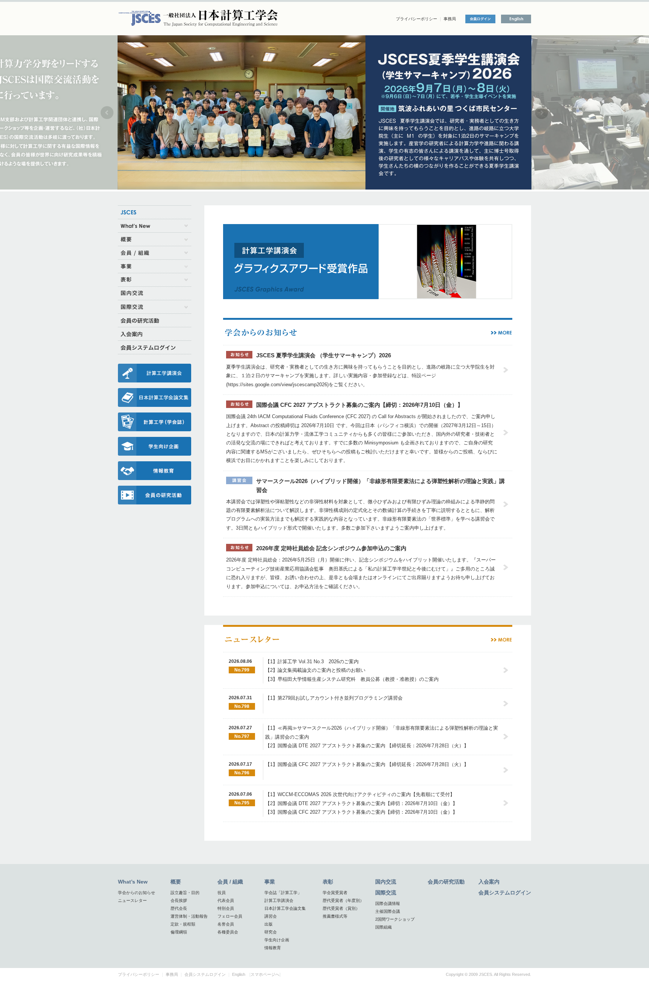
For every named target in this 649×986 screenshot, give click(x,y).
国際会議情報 (387, 903)
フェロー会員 (229, 916)
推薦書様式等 (335, 916)
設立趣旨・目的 (185, 892)
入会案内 (489, 882)
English (238, 974)
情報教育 (272, 947)
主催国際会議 (387, 911)
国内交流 (385, 882)
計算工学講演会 (278, 900)
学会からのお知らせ (136, 892)
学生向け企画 (276, 940)
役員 (221, 892)
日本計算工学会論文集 (285, 908)
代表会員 (225, 900)
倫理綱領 (179, 932)
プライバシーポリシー (416, 19)
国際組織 (383, 927)
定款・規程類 (183, 924)
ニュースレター (132, 900)
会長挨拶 (179, 900)
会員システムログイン (504, 893)
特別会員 (225, 908)
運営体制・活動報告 (189, 916)
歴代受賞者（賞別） (341, 908)
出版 (268, 924)
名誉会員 (225, 924)
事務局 (450, 19)
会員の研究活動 (446, 882)
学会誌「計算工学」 (283, 892)
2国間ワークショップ (395, 919)
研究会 (270, 932)
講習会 (270, 916)
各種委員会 (227, 932)
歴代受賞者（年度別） (343, 900)
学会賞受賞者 (335, 892)
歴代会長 (179, 908)
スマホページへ (265, 974)
